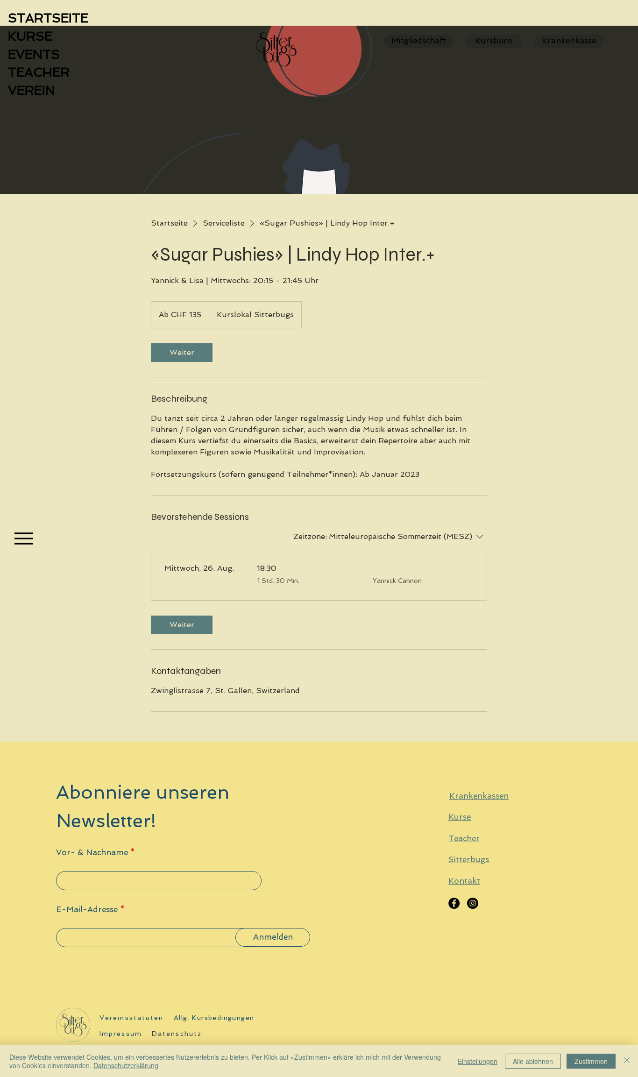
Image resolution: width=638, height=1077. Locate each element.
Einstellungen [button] (477, 1061)
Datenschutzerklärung (125, 1065)
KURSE (30, 36)
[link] (182, 352)
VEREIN (31, 90)
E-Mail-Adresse (87, 910)
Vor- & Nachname (92, 853)
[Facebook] (454, 903)
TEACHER (39, 72)
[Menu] (23, 538)
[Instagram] (472, 903)
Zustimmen (591, 1061)
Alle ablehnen (533, 1061)
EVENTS (34, 54)
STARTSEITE (48, 18)
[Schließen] (626, 1061)
